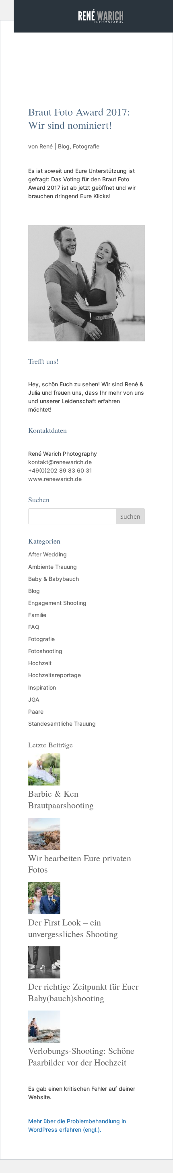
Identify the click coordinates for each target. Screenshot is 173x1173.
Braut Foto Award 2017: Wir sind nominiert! (79, 118)
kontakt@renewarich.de (60, 462)
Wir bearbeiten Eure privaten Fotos (79, 863)
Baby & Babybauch (53, 578)
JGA (33, 699)
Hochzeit (39, 663)
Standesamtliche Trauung (62, 723)
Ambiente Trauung (52, 566)
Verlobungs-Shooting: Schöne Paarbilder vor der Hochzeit (81, 1056)
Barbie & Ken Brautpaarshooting (61, 799)
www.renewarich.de (55, 478)
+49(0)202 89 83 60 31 (60, 470)
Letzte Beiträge (50, 744)
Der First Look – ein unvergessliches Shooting (73, 928)
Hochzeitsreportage (54, 675)
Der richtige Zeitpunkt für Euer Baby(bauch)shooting (83, 992)
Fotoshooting (45, 650)
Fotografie (86, 146)
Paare (35, 711)
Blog (64, 146)
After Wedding (47, 554)
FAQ (33, 626)
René (46, 146)
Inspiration (42, 687)
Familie (37, 614)
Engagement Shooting (57, 602)
